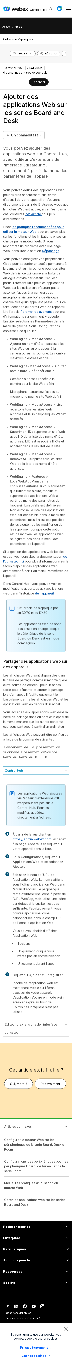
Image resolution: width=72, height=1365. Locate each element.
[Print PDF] (25, 82)
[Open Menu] (68, 8)
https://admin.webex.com (32, 839)
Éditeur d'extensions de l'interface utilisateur (31, 1028)
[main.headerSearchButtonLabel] (50, 8)
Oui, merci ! (18, 1084)
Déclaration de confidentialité (23, 1318)
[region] (36, 1344)
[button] (59, 8)
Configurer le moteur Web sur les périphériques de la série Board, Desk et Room (34, 1144)
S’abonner (38, 82)
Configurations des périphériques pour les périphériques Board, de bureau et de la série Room (36, 1166)
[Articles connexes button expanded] (66, 1127)
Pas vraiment (50, 1084)
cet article (33, 214)
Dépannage (50, 251)
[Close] (66, 1329)
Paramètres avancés (36, 312)
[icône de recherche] (51, 9)
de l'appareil (44, 593)
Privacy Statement (34, 1347)
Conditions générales (18, 1312)
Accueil (6, 26)
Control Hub (14, 771)
